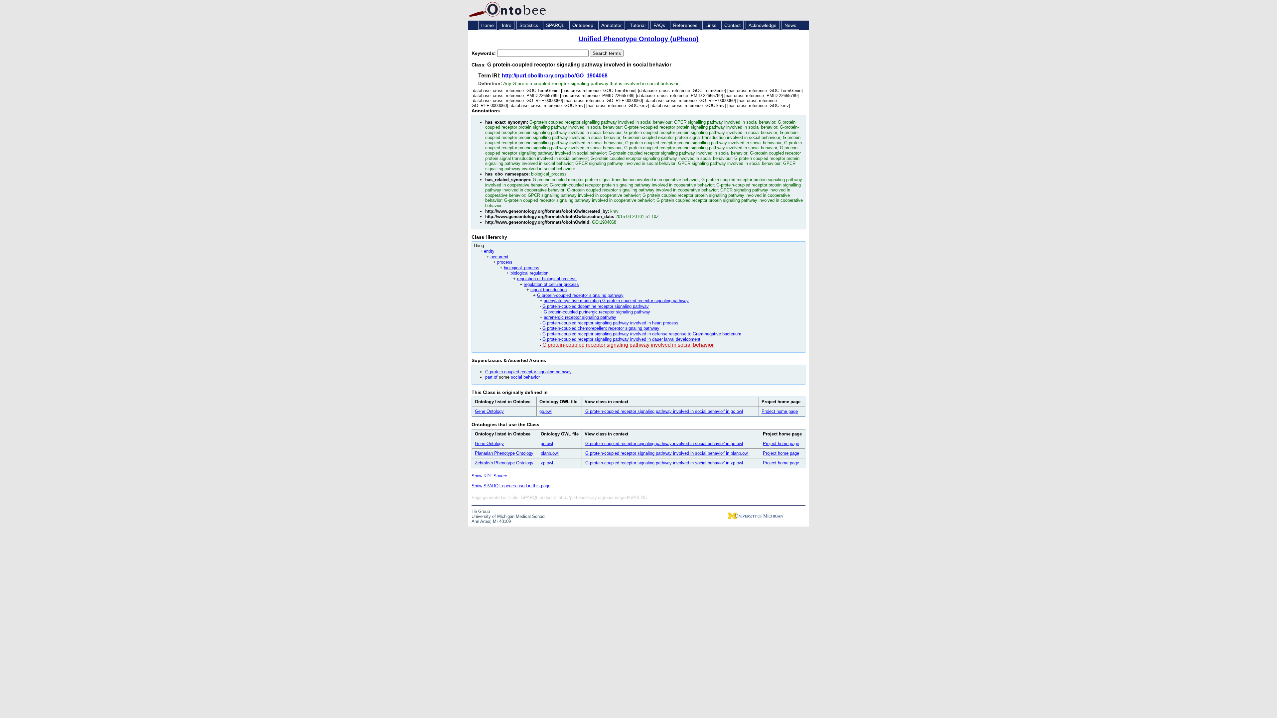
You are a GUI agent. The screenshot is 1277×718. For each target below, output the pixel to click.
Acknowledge (763, 25)
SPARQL (555, 25)
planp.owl (550, 453)
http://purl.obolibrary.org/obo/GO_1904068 (555, 75)
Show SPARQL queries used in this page (511, 485)
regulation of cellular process (551, 284)
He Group (481, 511)
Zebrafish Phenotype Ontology (504, 462)
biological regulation (529, 273)
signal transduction (548, 289)
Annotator (611, 25)
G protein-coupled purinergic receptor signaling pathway (597, 311)
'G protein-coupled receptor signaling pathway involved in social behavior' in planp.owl (667, 453)
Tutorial (637, 25)
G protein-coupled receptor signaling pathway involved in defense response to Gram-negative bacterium (641, 333)
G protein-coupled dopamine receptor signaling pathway (595, 306)
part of (491, 377)
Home (487, 25)
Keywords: (484, 53)
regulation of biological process (547, 278)
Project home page (780, 411)
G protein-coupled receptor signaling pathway (580, 295)
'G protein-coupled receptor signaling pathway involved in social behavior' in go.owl (664, 411)
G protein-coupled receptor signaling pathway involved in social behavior (628, 345)
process (504, 262)
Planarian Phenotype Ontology (504, 453)
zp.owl (547, 462)
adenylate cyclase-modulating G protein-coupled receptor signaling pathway (616, 300)
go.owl (545, 411)
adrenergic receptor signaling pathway (580, 317)
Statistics (528, 25)
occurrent (499, 256)
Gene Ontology (489, 411)
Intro (506, 25)
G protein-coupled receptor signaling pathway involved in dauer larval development (621, 339)
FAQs (659, 25)
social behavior (525, 377)
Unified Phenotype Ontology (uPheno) (639, 39)
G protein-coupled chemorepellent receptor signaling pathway (600, 328)
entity (489, 251)
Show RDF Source (489, 475)
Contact (732, 25)
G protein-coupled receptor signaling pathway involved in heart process (610, 322)
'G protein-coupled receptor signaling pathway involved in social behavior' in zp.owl (664, 462)
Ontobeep (582, 25)
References (685, 25)
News (790, 25)
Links (710, 25)
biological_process (521, 267)
